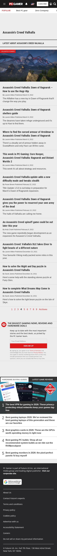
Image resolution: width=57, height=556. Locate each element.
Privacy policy (9, 510)
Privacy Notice (38, 352)
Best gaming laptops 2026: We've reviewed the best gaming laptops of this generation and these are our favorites (30, 420)
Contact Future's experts (14, 498)
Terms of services (35, 350)
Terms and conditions (13, 504)
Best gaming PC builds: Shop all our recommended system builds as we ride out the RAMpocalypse (29, 443)
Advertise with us (11, 521)
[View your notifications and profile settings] (26, 4)
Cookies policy (9, 515)
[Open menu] (4, 3)
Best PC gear (22, 10)
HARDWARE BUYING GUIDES (14, 379)
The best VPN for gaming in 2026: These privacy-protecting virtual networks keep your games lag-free (30, 407)
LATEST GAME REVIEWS (42, 379)
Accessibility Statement (13, 527)
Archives (43, 309)
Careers (6, 533)
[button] (54, 4)
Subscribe (42, 4)
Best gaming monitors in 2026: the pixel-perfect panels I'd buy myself (29, 454)
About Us (7, 492)
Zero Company (42, 10)
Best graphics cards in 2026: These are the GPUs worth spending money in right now (30, 431)
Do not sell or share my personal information (23, 539)
